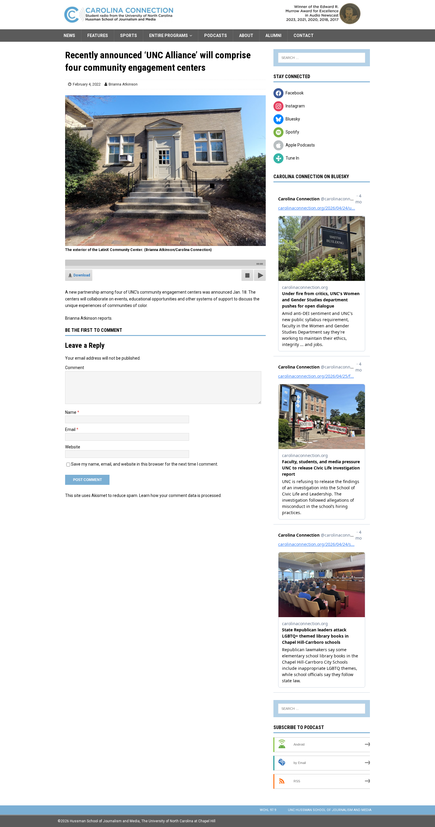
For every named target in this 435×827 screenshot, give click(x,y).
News (69, 35)
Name (71, 412)
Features (97, 35)
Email (70, 429)
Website (72, 447)
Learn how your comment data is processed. (180, 495)
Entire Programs (168, 35)
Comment (74, 367)
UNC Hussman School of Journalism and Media (329, 810)
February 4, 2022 (87, 84)
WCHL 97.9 (268, 810)
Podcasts (215, 35)
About (246, 35)
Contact (304, 35)
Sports (128, 35)
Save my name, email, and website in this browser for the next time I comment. (144, 464)
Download (81, 275)
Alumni (273, 35)
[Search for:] (321, 58)
